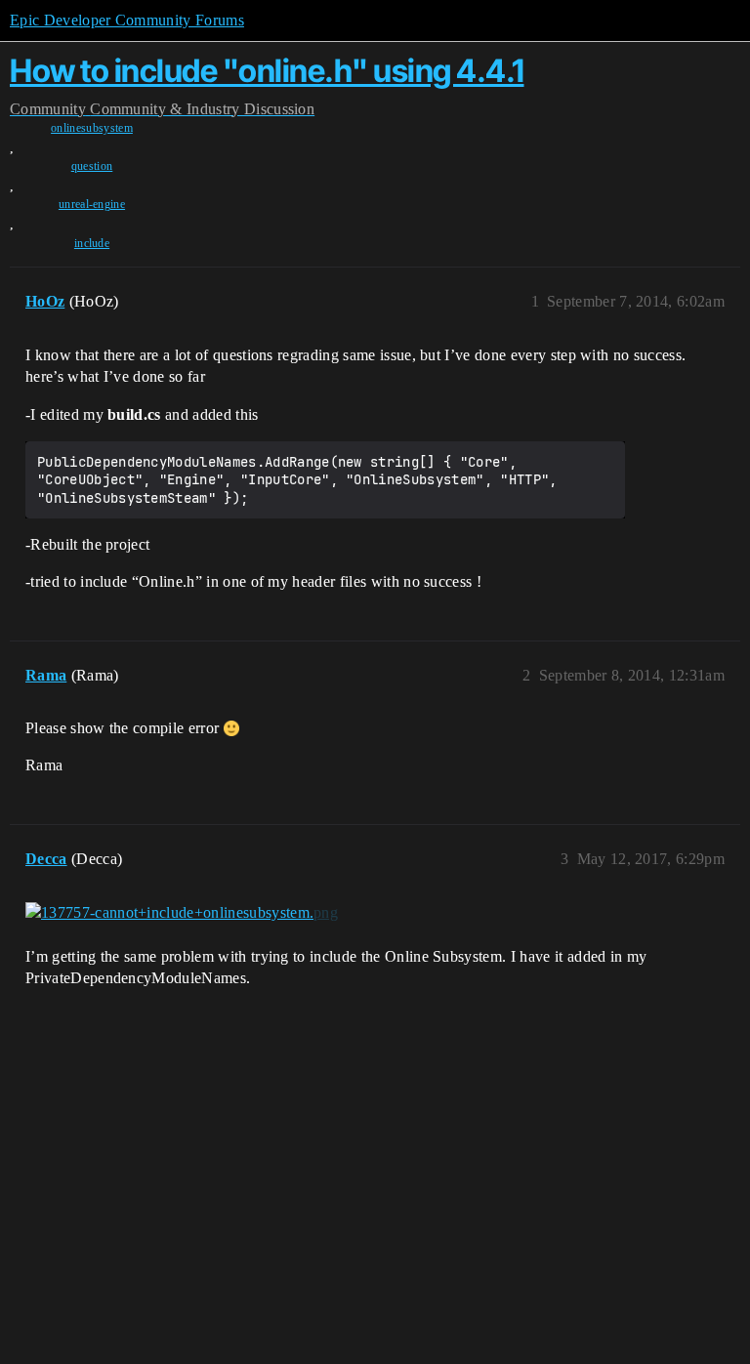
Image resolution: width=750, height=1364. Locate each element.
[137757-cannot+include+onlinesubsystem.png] (181, 913)
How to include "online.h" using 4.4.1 (267, 71)
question (92, 166)
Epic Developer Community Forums (127, 20)
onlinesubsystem (92, 128)
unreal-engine (92, 204)
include (91, 243)
